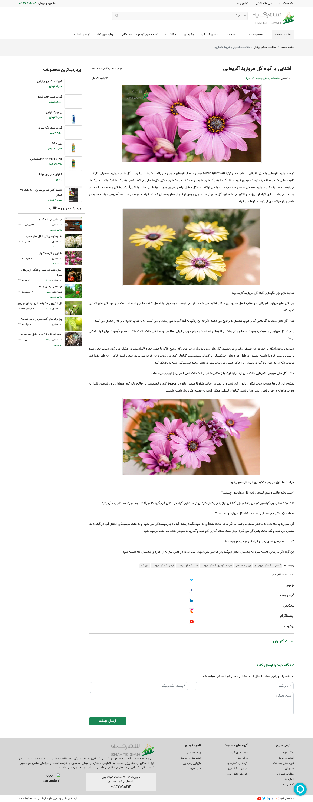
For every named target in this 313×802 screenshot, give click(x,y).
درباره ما (289, 779)
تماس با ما (242, 3)
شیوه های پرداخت (283, 763)
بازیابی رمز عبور (192, 763)
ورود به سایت (193, 752)
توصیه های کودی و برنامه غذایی (139, 34)
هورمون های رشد (237, 774)
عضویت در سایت (191, 758)
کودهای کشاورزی (237, 763)
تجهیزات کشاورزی (237, 768)
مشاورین (189, 34)
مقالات (173, 34)
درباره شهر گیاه (105, 34)
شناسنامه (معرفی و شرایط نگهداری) (263, 78)
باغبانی (48, 280)
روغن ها (243, 758)
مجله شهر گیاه (239, 752)
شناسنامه (57, 247)
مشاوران (289, 768)
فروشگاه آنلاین (264, 3)
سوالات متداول (285, 774)
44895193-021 (27, 3)
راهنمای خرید (286, 758)
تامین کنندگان (209, 34)
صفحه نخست (286, 3)
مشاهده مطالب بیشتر (265, 47)
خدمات (232, 34)
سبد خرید (195, 768)
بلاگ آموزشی (286, 752)
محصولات (257, 34)
